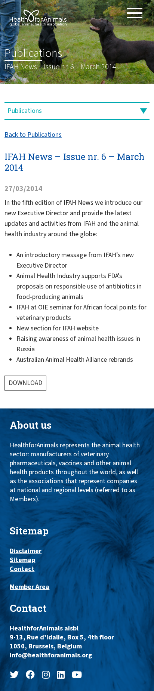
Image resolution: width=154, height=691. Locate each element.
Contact (22, 569)
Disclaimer (25, 551)
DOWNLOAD (25, 383)
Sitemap (22, 560)
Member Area (29, 587)
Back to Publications (33, 134)
